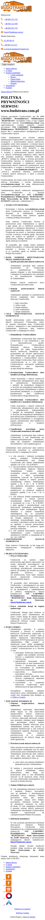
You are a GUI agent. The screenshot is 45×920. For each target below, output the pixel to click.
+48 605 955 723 (11, 28)
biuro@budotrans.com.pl (13, 32)
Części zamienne (17, 75)
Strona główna (11, 68)
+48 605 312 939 (11, 24)
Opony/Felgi (15, 79)
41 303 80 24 (9, 41)
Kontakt (9, 88)
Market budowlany (18, 81)
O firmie (9, 71)
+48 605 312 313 (10, 45)
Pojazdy (14, 83)
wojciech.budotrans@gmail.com (16, 49)
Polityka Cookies (22, 913)
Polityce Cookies (18, 697)
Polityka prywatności (22, 909)
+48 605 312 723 (11, 19)
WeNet (32, 917)
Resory (13, 77)
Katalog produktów (13, 73)
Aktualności (10, 86)
